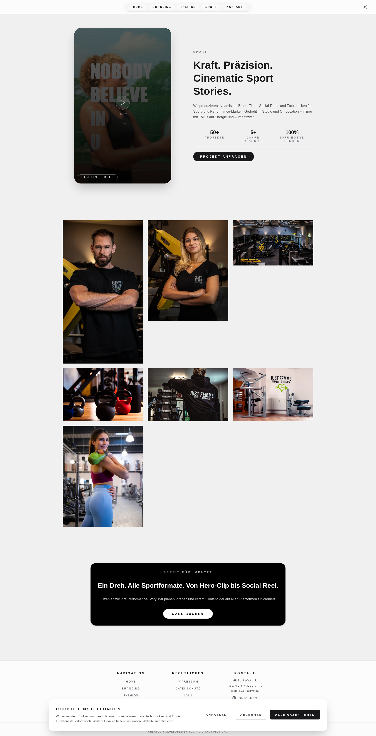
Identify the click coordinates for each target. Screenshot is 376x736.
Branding (162, 6)
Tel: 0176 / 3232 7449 (245, 685)
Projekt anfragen (223, 156)
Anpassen (216, 714)
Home (138, 6)
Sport (211, 6)
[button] (103, 292)
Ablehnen (251, 714)
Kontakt (235, 6)
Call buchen (188, 614)
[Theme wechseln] (365, 7)
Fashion (188, 6)
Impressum (188, 681)
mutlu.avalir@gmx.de (245, 691)
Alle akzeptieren (295, 714)
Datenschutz (187, 688)
